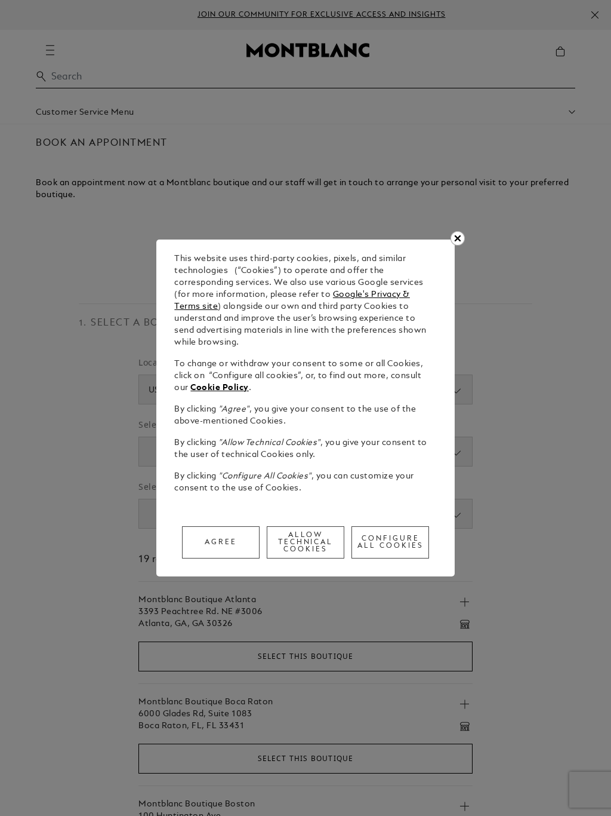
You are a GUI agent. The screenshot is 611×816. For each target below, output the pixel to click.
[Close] (457, 238)
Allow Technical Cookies (306, 542)
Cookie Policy (219, 388)
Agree (221, 542)
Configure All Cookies (390, 542)
